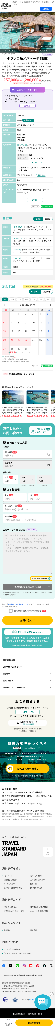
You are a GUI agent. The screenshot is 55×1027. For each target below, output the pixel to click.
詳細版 (47, 219)
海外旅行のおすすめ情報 (13, 888)
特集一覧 (33, 884)
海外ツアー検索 (35, 876)
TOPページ (8, 876)
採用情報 (33, 930)
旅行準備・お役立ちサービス (14, 911)
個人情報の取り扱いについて (18, 604)
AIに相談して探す (10, 880)
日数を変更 (27, 120)
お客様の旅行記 (36, 888)
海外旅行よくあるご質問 (39, 907)
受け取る (46, 9)
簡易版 (38, 219)
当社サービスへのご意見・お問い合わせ (18, 953)
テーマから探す (9, 884)
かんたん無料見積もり (12, 949)
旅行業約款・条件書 (35, 1014)
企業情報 (7, 930)
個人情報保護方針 (19, 1014)
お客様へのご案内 (10, 907)
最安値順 (46, 292)
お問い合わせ (27, 620)
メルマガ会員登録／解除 (39, 911)
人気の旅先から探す (37, 880)
